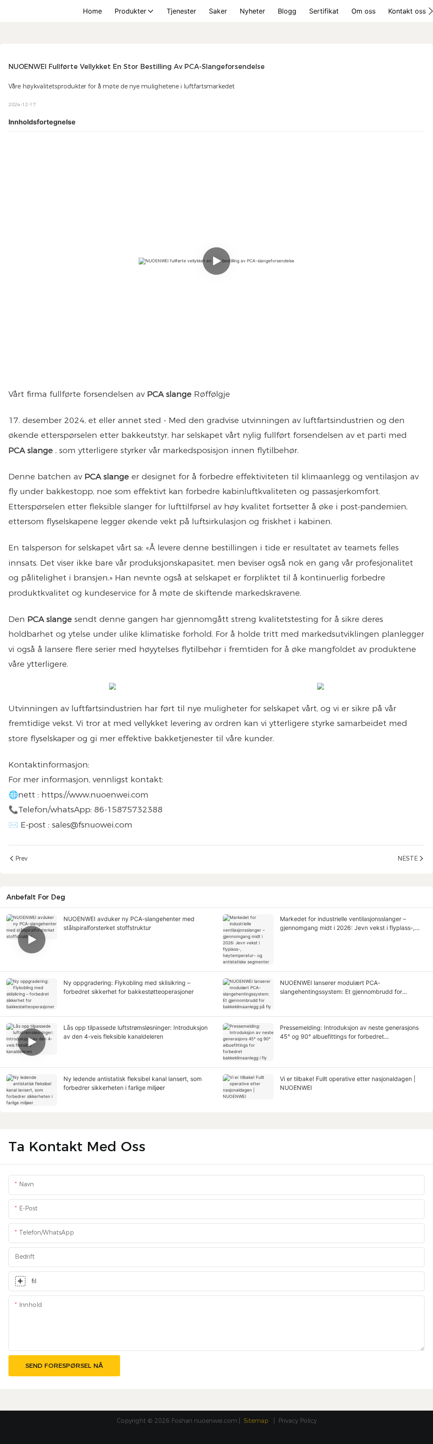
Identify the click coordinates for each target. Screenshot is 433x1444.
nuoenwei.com (215, 1421)
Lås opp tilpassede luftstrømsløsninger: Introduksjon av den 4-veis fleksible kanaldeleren (135, 1032)
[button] (430, 11)
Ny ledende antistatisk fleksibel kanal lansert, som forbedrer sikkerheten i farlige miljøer (132, 1083)
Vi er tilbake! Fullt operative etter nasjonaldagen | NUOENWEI (348, 1083)
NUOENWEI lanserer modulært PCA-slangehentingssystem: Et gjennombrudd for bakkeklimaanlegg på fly (341, 987)
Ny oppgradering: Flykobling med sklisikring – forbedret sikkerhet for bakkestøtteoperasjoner (128, 987)
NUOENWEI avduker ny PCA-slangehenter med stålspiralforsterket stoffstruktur (129, 923)
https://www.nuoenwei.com (94, 795)
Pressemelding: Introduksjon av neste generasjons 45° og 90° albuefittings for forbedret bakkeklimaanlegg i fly (349, 1032)
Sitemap (257, 1421)
